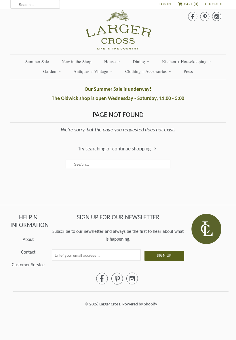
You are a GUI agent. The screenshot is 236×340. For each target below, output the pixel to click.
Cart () (190, 4)
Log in (165, 4)
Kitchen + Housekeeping (184, 61)
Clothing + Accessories (146, 71)
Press (188, 71)
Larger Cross (109, 304)
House (110, 61)
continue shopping (132, 149)
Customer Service (28, 265)
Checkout (214, 4)
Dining (139, 61)
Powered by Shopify (139, 304)
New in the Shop (77, 61)
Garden (49, 71)
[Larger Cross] (118, 31)
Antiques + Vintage (90, 71)
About (28, 239)
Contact (28, 252)
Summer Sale (37, 61)
